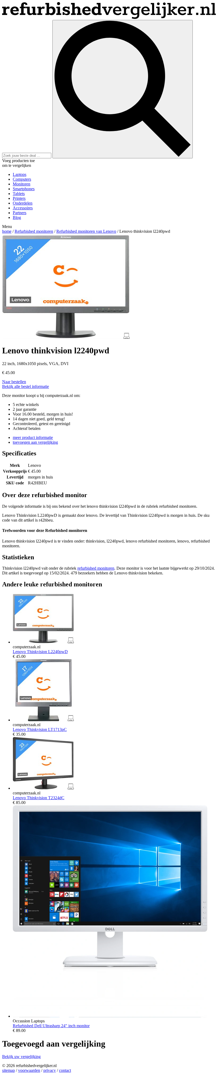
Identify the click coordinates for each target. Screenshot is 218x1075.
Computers (22, 179)
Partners (19, 212)
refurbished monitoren (95, 568)
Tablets (19, 193)
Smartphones (24, 189)
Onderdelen (22, 203)
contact (65, 1070)
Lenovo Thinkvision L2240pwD (40, 651)
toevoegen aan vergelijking (35, 442)
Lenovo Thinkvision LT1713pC (40, 729)
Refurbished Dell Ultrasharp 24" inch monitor (51, 1025)
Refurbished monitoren (34, 231)
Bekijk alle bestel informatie (25, 386)
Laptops (19, 174)
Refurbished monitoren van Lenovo (86, 231)
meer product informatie (33, 437)
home (6, 231)
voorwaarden (29, 1070)
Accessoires (23, 208)
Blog (17, 217)
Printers (19, 198)
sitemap (8, 1070)
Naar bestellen (14, 381)
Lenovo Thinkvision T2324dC (38, 797)
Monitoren (21, 184)
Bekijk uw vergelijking (21, 1056)
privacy (49, 1070)
